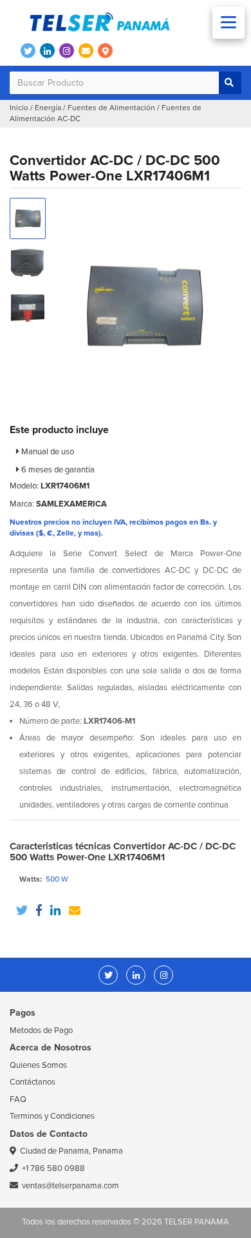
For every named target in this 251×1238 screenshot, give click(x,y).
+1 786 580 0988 (53, 1168)
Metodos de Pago (41, 1030)
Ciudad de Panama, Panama (71, 1151)
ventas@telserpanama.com (70, 1186)
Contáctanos (32, 1082)
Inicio (19, 108)
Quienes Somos (38, 1065)
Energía (48, 108)
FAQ (18, 1099)
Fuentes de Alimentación (111, 108)
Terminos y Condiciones (52, 1116)
